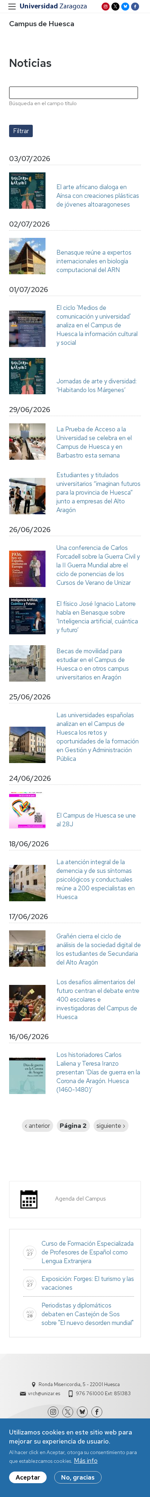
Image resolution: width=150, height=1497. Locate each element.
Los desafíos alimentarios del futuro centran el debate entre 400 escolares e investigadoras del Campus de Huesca (97, 999)
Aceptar (28, 1477)
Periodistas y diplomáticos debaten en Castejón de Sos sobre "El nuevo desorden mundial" (88, 1314)
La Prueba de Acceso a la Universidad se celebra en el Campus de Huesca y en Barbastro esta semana (94, 442)
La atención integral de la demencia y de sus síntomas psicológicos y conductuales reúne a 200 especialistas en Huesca (95, 879)
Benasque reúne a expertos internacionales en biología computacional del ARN (93, 261)
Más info (86, 1461)
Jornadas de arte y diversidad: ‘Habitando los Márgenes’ (96, 385)
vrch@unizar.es (44, 1393)
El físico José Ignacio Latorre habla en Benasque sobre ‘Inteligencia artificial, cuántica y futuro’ (97, 617)
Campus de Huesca (41, 23)
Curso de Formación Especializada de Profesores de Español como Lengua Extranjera (88, 1252)
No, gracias (78, 1477)
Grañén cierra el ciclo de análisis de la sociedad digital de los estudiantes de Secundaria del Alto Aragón (98, 949)
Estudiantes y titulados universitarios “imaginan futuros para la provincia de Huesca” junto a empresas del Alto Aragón (98, 492)
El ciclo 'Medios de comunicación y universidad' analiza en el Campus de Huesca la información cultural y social (97, 325)
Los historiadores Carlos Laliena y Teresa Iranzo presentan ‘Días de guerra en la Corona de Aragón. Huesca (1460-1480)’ (98, 1072)
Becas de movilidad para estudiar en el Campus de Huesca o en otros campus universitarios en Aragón (92, 664)
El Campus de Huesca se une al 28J (96, 819)
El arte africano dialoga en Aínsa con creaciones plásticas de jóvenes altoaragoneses (97, 195)
